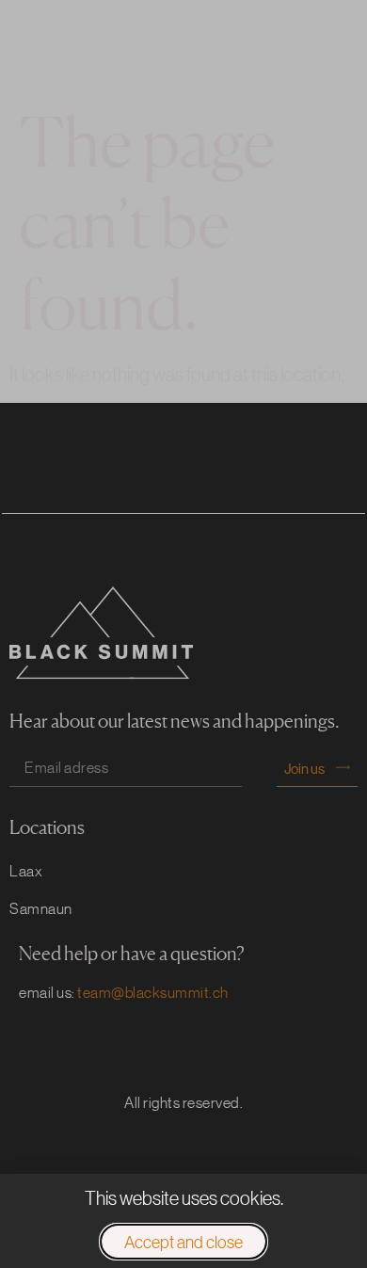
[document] (183, 634)
